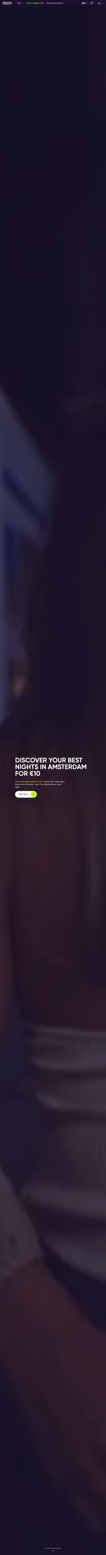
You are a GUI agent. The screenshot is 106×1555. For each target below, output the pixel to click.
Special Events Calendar (55, 3)
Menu (19, 3)
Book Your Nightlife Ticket (35, 3)
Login (99, 3)
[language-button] (84, 3)
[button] (26, 794)
